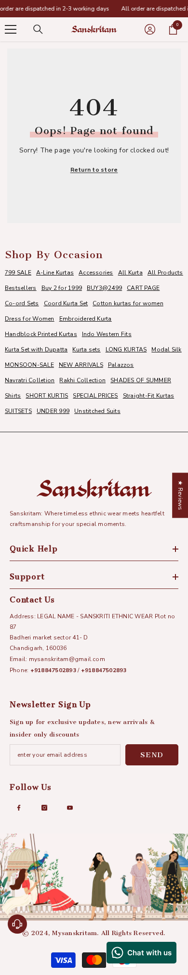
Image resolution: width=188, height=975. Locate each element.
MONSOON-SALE (29, 365)
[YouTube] (70, 808)
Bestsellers (21, 288)
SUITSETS (18, 411)
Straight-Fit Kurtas (149, 396)
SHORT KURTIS (47, 396)
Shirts (13, 396)
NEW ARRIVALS (81, 365)
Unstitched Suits (97, 411)
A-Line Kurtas (55, 272)
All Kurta (130, 272)
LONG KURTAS (126, 349)
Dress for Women (29, 319)
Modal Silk (166, 349)
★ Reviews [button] (180, 495)
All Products (165, 272)
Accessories (96, 272)
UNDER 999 (53, 411)
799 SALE (18, 272)
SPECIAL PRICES (95, 396)
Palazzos (121, 365)
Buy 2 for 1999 (61, 288)
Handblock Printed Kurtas (41, 334)
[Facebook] (19, 808)
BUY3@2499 (104, 288)
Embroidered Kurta (85, 319)
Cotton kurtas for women (128, 303)
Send (151, 754)
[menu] (10, 29)
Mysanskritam (74, 933)
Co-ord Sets (22, 303)
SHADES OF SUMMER (140, 380)
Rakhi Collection (82, 380)
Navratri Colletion (29, 380)
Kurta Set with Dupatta (36, 349)
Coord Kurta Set (66, 303)
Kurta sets (86, 349)
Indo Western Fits (107, 334)
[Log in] (150, 29)
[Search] (38, 29)
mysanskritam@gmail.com (67, 659)
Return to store (94, 170)
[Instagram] (44, 808)
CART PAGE (143, 288)
